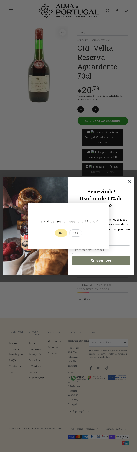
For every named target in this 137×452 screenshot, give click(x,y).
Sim (61, 233)
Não (75, 233)
